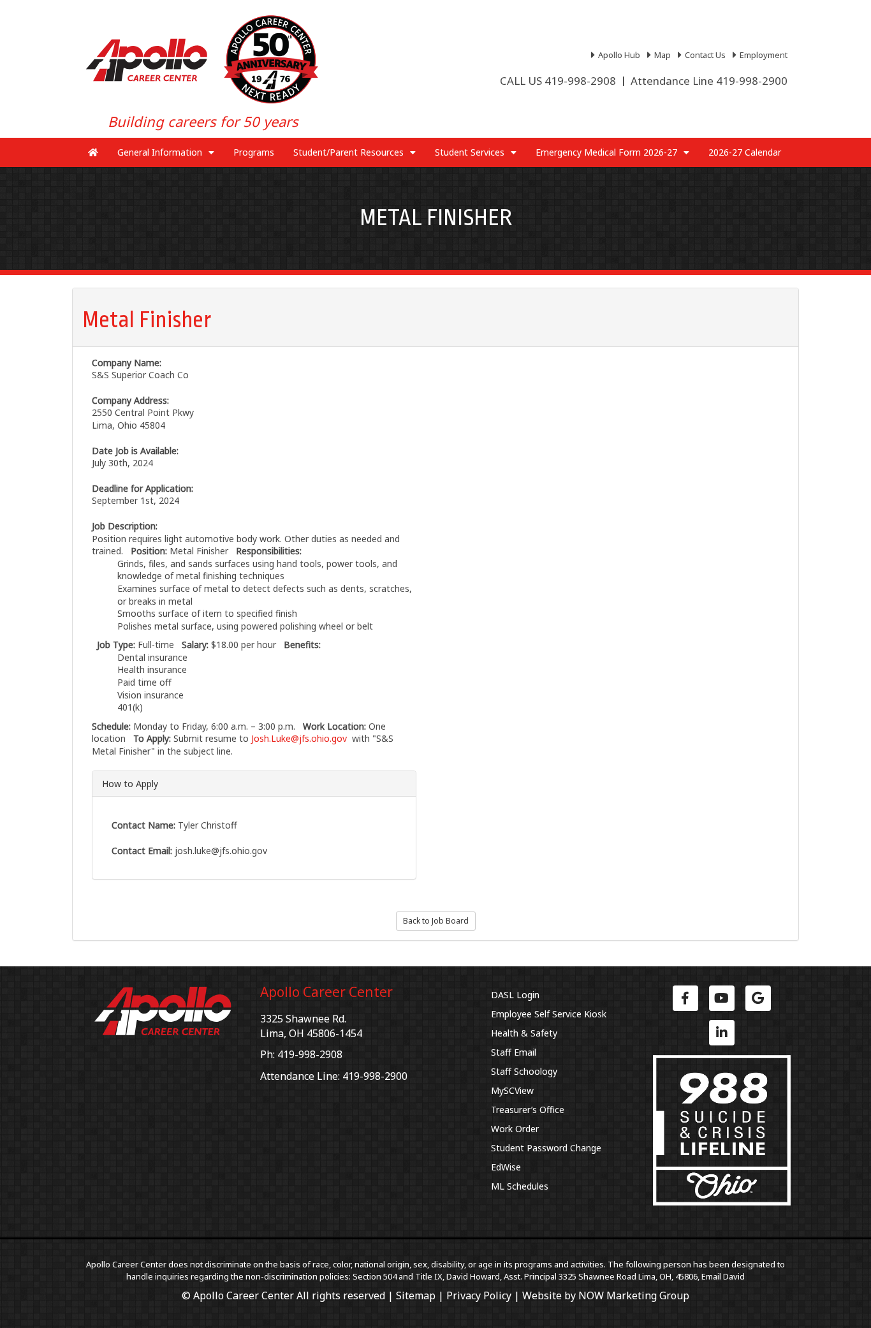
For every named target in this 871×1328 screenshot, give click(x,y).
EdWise (506, 1167)
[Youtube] (722, 998)
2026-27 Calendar (744, 152)
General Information (159, 152)
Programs (253, 152)
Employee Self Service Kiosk (548, 1014)
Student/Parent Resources (348, 152)
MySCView (512, 1090)
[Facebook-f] (685, 998)
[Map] (660, 55)
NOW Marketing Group (633, 1295)
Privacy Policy (478, 1295)
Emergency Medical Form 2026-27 (606, 152)
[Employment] (762, 55)
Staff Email (513, 1052)
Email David (723, 1276)
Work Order (515, 1129)
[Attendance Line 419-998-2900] (709, 81)
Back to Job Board (436, 920)
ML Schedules (519, 1186)
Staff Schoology (524, 1071)
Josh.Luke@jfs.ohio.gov (299, 738)
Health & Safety (524, 1033)
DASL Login (515, 995)
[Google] (758, 998)
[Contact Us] (703, 55)
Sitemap (415, 1295)
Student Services (469, 152)
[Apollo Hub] (617, 55)
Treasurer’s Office (527, 1109)
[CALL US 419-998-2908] (558, 81)
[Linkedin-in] (722, 1032)
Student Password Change (546, 1148)
